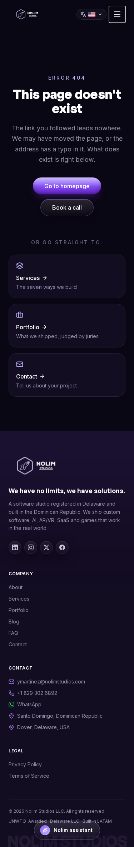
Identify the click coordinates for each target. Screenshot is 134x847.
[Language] (91, 14)
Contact (18, 644)
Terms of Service (29, 776)
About (16, 587)
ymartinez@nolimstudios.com (51, 681)
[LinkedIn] (15, 547)
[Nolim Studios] (27, 14)
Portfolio (19, 610)
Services (19, 599)
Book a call (67, 207)
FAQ (13, 633)
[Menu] (117, 14)
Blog (14, 621)
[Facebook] (62, 547)
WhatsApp (29, 704)
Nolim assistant (73, 830)
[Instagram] (30, 547)
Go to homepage (67, 186)
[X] (46, 547)
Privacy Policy (25, 764)
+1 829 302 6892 (37, 693)
